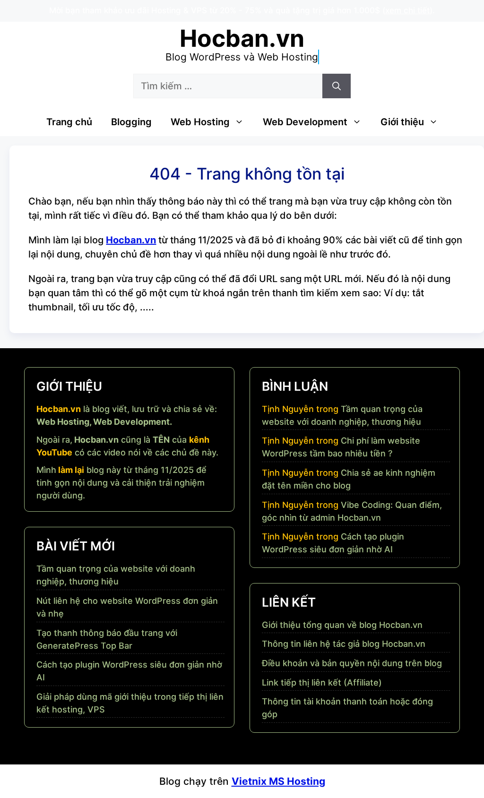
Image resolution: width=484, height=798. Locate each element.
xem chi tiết (407, 10)
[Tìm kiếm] (336, 86)
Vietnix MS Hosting (278, 781)
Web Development (305, 122)
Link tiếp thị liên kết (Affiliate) (322, 682)
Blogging (131, 122)
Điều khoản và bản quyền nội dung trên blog (352, 663)
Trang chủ (69, 122)
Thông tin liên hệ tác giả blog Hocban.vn (343, 644)
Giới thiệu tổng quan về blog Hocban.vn (342, 625)
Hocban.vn (242, 38)
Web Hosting (200, 122)
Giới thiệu (402, 122)
